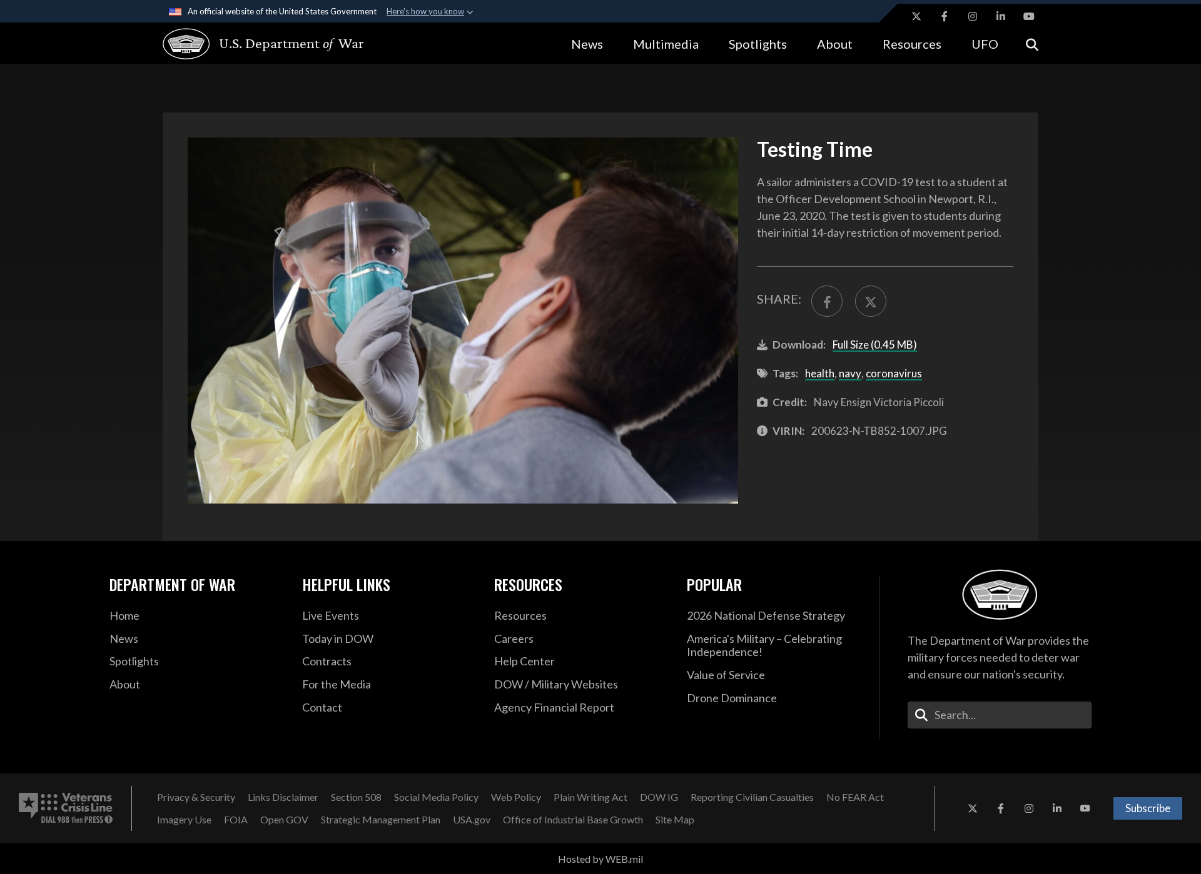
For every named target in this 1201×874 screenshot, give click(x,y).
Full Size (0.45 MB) (875, 344)
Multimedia (666, 43)
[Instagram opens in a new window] (972, 16)
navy (850, 373)
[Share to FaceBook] (827, 301)
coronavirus (894, 373)
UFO (984, 43)
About (835, 43)
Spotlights (758, 43)
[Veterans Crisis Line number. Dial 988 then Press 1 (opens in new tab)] (66, 808)
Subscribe (1147, 808)
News (587, 43)
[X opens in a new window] (916, 16)
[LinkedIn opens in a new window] (1000, 16)
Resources (912, 43)
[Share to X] (870, 301)
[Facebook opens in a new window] (944, 16)
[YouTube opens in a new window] (1029, 16)
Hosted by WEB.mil (600, 859)
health (819, 373)
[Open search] (1032, 43)
